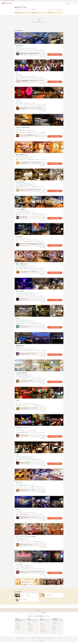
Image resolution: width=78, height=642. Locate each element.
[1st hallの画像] (39, 447)
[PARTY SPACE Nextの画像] (39, 283)
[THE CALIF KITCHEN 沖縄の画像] (39, 365)
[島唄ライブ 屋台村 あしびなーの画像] (39, 256)
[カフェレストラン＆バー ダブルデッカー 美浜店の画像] (39, 529)
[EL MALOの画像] (39, 393)
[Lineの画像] (39, 65)
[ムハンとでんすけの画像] (39, 556)
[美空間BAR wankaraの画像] (39, 338)
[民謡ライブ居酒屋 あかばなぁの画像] (39, 147)
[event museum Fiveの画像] (39, 174)
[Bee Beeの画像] (39, 502)
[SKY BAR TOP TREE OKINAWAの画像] (39, 120)
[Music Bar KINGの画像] (39, 229)
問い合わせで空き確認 (55, 54)
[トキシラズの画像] (39, 92)
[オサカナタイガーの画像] (39, 474)
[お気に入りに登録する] (61, 46)
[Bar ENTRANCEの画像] (39, 38)
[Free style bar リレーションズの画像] (39, 420)
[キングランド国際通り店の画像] (39, 202)
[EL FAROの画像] (39, 311)
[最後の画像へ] (62, 38)
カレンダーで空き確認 (55, 136)
